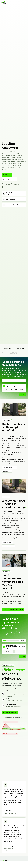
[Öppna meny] (25, 2)
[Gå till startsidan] (7, 2)
